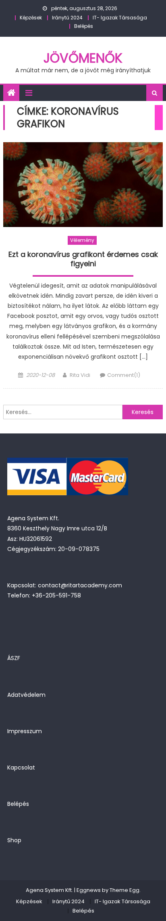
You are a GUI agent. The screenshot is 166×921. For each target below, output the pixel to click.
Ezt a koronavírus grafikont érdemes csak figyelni (83, 259)
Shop (14, 840)
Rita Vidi (80, 375)
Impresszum (24, 731)
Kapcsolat (21, 767)
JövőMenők (83, 58)
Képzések (31, 17)
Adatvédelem (26, 695)
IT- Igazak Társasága (120, 17)
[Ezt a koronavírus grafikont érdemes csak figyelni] (83, 184)
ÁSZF (13, 658)
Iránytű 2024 (67, 17)
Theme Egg (124, 890)
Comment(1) (123, 375)
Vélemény (82, 240)
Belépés (83, 26)
